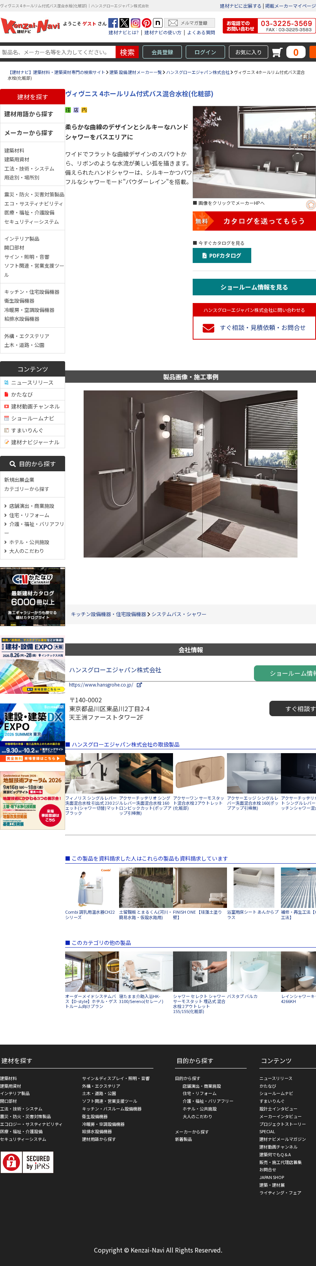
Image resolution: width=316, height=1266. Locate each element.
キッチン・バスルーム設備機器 (111, 1108)
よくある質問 (201, 32)
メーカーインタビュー (280, 1116)
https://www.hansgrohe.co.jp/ (103, 684)
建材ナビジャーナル (34, 442)
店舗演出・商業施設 (30, 505)
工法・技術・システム (29, 168)
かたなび (21, 394)
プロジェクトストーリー (282, 1124)
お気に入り (248, 52)
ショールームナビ (31, 418)
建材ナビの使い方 (163, 32)
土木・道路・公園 (24, 344)
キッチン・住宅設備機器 (31, 291)
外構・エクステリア (26, 336)
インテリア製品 (21, 238)
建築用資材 (16, 159)
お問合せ (267, 1169)
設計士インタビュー (278, 1108)
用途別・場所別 (21, 177)
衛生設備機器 (19, 300)
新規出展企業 (19, 479)
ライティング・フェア (280, 1192)
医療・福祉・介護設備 (29, 212)
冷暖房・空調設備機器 (29, 309)
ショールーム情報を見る (254, 286)
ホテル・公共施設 (28, 542)
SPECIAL (267, 1131)
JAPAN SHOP (271, 1177)
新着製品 (183, 1139)
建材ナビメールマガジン (282, 1139)
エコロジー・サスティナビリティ (31, 1124)
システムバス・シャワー (179, 614)
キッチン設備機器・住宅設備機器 (108, 614)
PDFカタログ (224, 255)
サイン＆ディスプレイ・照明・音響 (116, 1078)
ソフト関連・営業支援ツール (34, 270)
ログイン (205, 52)
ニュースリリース (31, 382)
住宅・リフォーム (28, 515)
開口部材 (14, 247)
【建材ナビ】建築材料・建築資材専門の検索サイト (56, 72)
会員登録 (162, 52)
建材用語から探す (29, 113)
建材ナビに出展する (241, 5)
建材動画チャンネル (34, 406)
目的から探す (36, 463)
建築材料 (14, 150)
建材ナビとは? (124, 32)
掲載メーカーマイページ (290, 5)
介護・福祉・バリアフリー (34, 528)
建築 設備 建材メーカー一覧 (135, 72)
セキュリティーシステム (31, 221)
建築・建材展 (272, 1185)
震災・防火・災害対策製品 (34, 194)
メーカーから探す (29, 132)
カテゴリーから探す (26, 488)
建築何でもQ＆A (275, 1154)
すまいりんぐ (26, 430)
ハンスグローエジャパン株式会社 (198, 72)
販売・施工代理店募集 (280, 1162)
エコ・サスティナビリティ (34, 203)
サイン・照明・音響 (26, 256)
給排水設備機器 (21, 318)
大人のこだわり (25, 550)
